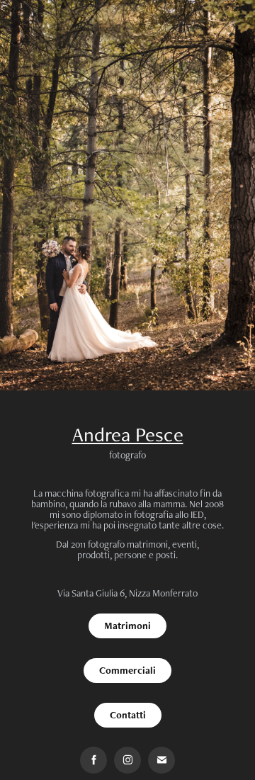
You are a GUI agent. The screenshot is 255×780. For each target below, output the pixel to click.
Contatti (128, 714)
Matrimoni (127, 625)
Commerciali (127, 670)
